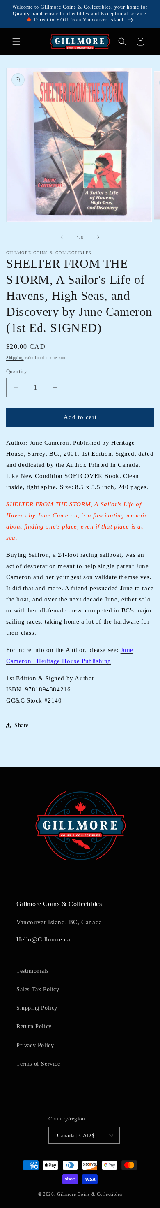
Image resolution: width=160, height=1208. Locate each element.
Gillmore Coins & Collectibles (89, 1194)
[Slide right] (98, 237)
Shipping (15, 357)
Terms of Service (38, 1064)
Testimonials (32, 971)
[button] (16, 41)
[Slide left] (62, 237)
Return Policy (34, 1026)
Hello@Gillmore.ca (43, 939)
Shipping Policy (36, 1008)
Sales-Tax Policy (37, 989)
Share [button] (21, 725)
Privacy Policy (35, 1045)
